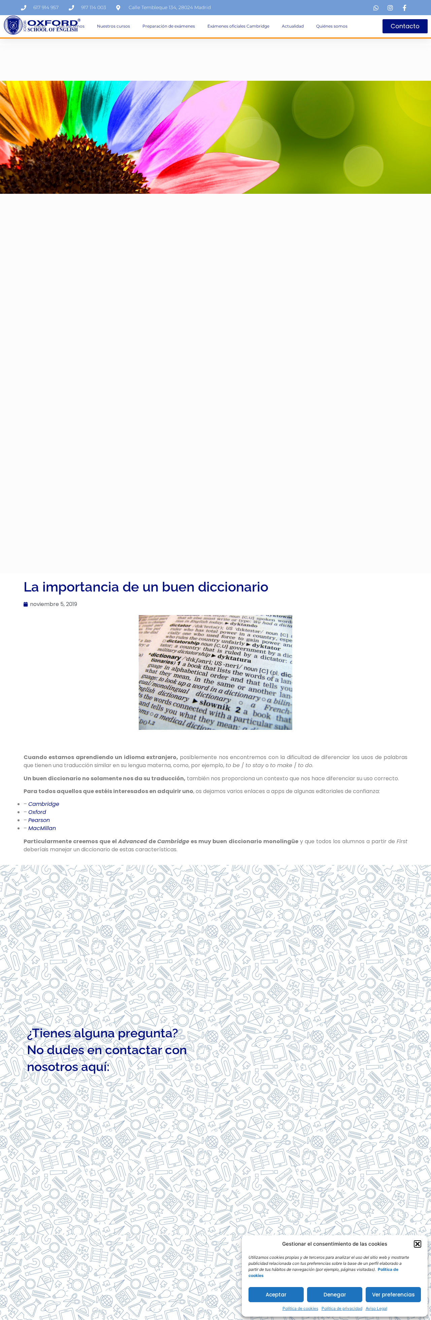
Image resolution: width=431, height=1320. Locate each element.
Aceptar (276, 1294)
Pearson (39, 820)
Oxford (37, 812)
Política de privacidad (342, 1308)
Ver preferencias (393, 1294)
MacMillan (42, 828)
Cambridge (43, 804)
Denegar (335, 1294)
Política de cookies (300, 1308)
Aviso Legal (376, 1308)
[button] (417, 1244)
